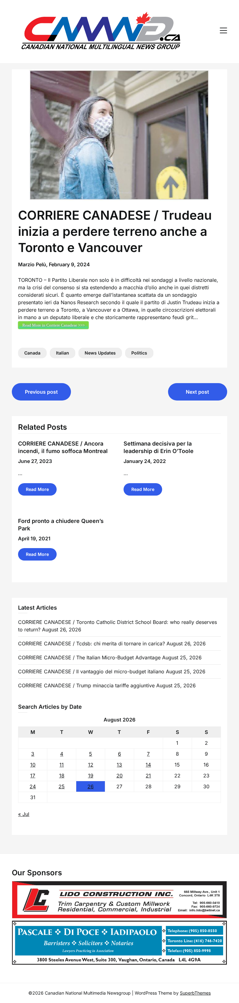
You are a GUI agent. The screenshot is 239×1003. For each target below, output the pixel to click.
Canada (32, 352)
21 (148, 775)
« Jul (23, 814)
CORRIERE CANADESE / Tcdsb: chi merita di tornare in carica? (91, 643)
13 (119, 765)
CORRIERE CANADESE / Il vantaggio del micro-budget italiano (91, 671)
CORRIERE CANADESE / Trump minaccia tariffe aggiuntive (86, 685)
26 (90, 786)
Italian (62, 352)
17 (32, 775)
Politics (139, 352)
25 (62, 786)
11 (61, 765)
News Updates (100, 352)
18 (61, 775)
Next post (197, 392)
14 (148, 765)
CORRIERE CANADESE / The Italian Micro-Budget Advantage (89, 657)
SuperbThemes (195, 993)
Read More (37, 489)
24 (33, 786)
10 (32, 765)
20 (119, 775)
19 (90, 775)
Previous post (41, 392)
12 (90, 765)
